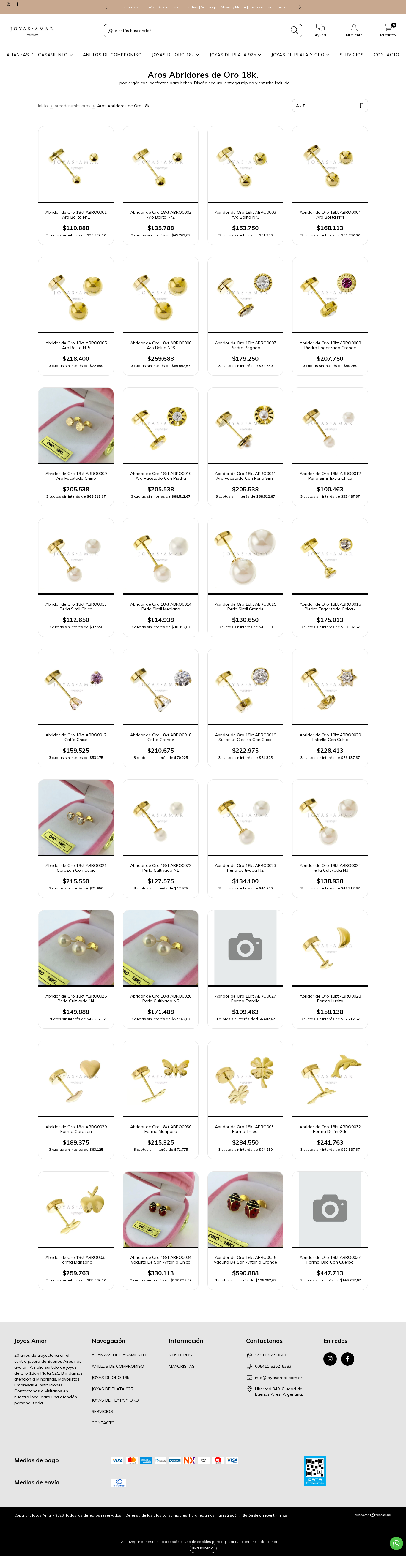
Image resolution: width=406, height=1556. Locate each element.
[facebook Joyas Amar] (17, 4)
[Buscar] (295, 30)
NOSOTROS (180, 1355)
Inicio (43, 105)
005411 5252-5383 (273, 1366)
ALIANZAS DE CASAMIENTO (38, 54)
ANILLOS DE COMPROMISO (112, 54)
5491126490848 (270, 1355)
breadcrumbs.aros (72, 105)
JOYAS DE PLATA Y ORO (298, 54)
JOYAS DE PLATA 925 (234, 54)
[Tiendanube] (373, 1516)
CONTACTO (386, 54)
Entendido (203, 1548)
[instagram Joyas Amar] (8, 4)
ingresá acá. (226, 1515)
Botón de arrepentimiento (265, 1515)
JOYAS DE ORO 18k (174, 54)
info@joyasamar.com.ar (278, 1377)
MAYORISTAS (182, 1366)
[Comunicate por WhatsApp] (396, 1543)
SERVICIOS (352, 54)
